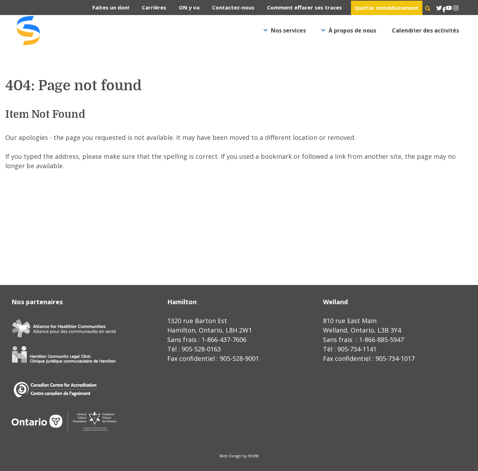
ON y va (189, 7)
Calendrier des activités (425, 30)
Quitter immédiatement (387, 7)
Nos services (288, 30)
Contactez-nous (233, 7)
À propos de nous (352, 30)
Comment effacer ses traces (304, 7)
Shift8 (253, 455)
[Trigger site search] (427, 8)
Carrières (154, 7)
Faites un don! (110, 7)
